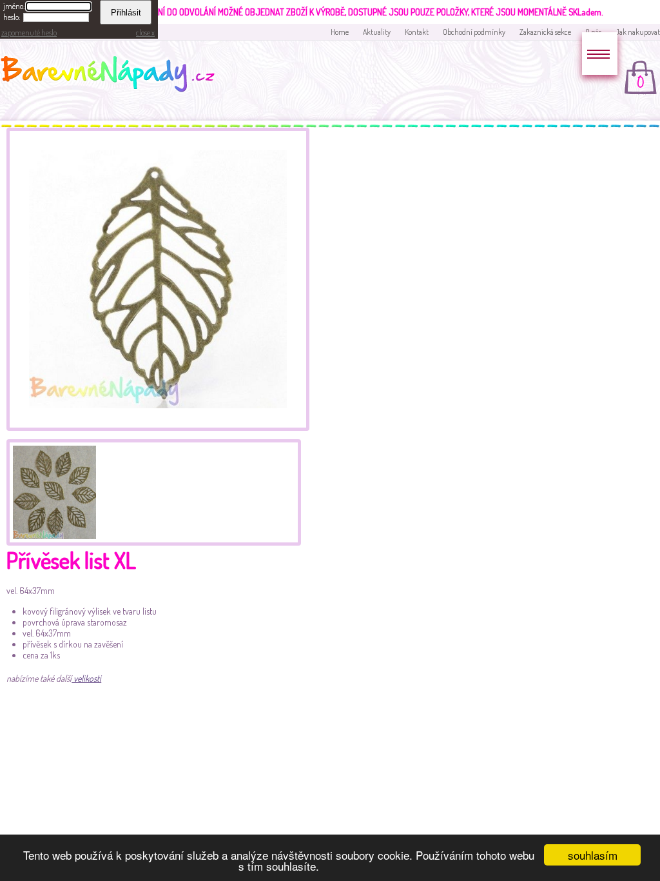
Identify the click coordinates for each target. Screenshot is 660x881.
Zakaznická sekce (545, 32)
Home (340, 32)
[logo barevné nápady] (111, 76)
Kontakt (417, 32)
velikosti (86, 678)
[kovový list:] (157, 427)
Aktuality (377, 32)
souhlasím (592, 855)
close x (145, 32)
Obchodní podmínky (474, 32)
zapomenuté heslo (29, 32)
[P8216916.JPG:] (53, 490)
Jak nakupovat (638, 32)
